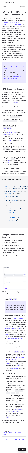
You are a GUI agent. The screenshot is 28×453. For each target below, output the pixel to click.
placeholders (14, 368)
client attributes (11, 132)
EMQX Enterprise (9, 2)
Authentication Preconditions (14, 338)
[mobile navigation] (25, 2)
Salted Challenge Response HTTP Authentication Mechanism (12, 78)
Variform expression (19, 318)
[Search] (21, 2)
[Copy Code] (25, 178)
